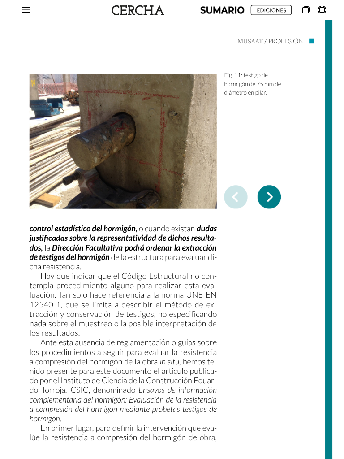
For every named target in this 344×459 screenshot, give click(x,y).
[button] (26, 10)
